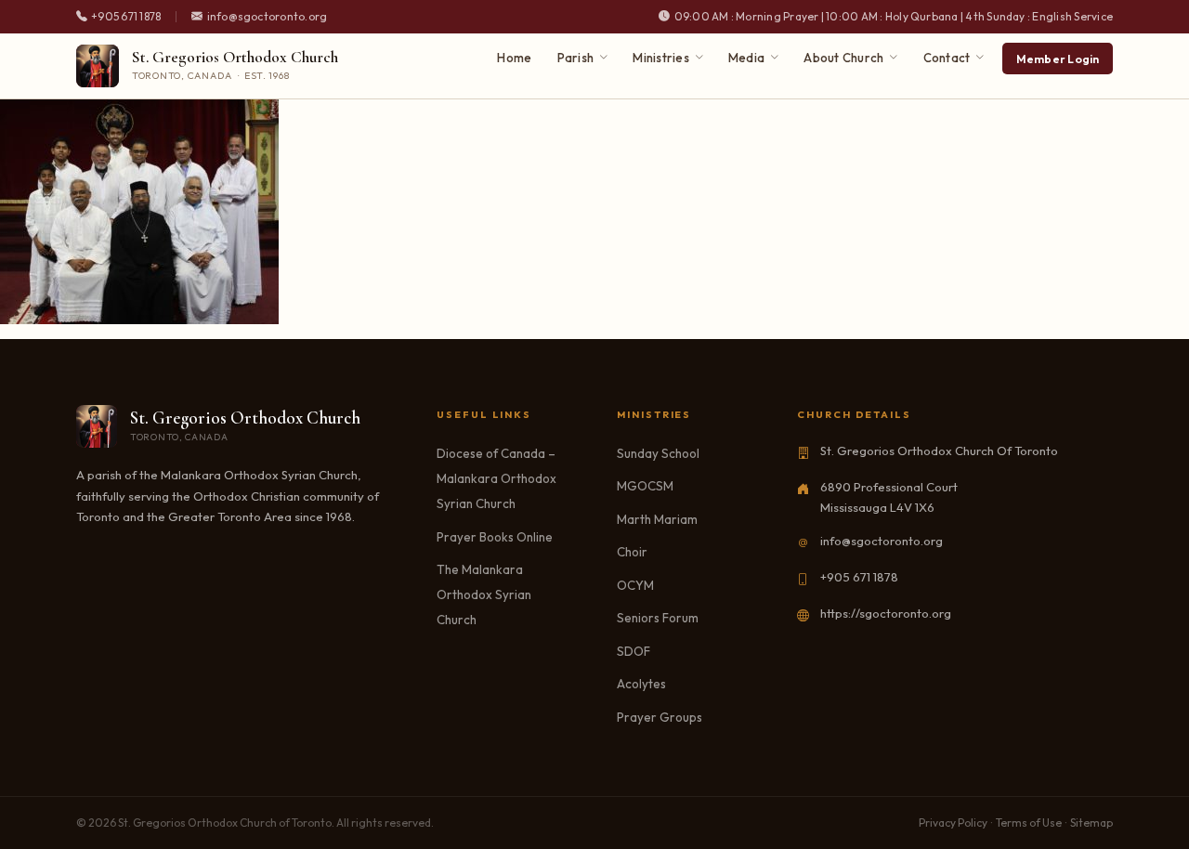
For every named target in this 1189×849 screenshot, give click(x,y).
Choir (632, 551)
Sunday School (658, 453)
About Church (843, 57)
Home (514, 57)
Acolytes (641, 683)
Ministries (661, 57)
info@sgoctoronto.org (881, 540)
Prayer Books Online (495, 536)
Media (746, 57)
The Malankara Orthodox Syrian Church (484, 594)
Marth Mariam (657, 519)
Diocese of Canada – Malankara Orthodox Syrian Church (496, 478)
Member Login (1058, 59)
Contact (947, 57)
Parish (575, 57)
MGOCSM (645, 485)
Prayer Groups (659, 717)
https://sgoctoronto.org (885, 613)
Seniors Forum (658, 617)
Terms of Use (1029, 822)
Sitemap (1091, 822)
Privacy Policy (953, 822)
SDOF (633, 651)
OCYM (635, 585)
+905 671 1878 (859, 576)
